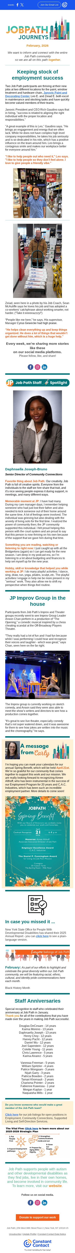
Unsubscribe (15, 1234)
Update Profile (29, 1234)
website (55, 1186)
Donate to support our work (37, 1217)
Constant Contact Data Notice (52, 1234)
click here (42, 936)
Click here (11, 1114)
